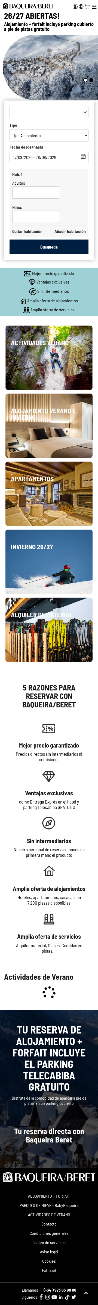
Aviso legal (49, 1251)
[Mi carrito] (87, 6)
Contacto (49, 1223)
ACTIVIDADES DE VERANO (49, 1214)
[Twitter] (73, 1297)
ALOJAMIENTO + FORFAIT (49, 1195)
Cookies (49, 1260)
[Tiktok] (67, 1297)
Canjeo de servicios (49, 1242)
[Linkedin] (60, 1297)
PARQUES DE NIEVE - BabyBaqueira (49, 1205)
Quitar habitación (27, 231)
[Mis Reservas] (75, 6)
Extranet (49, 1270)
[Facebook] (41, 1297)
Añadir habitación (70, 231)
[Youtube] (54, 1297)
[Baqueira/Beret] (28, 6)
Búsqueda (49, 246)
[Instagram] (47, 1297)
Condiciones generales (49, 1233)
